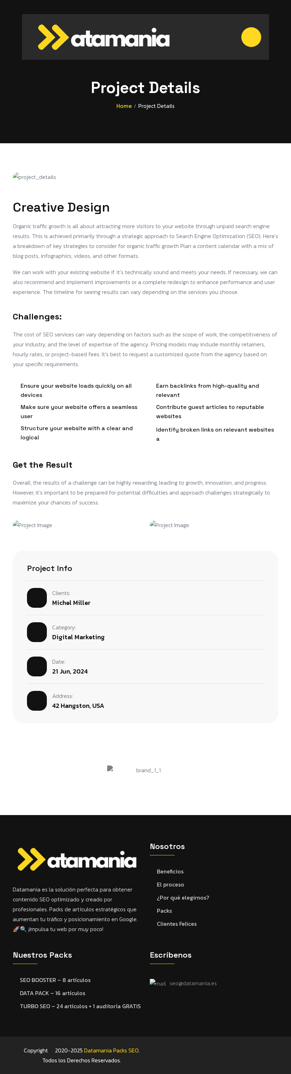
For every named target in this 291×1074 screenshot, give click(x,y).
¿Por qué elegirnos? (183, 897)
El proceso (170, 884)
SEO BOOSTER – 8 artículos (55, 980)
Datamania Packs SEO (111, 1050)
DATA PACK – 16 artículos (52, 993)
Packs (164, 910)
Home (124, 106)
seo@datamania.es (193, 983)
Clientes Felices (177, 924)
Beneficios (170, 871)
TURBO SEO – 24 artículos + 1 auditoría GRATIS (80, 1006)
